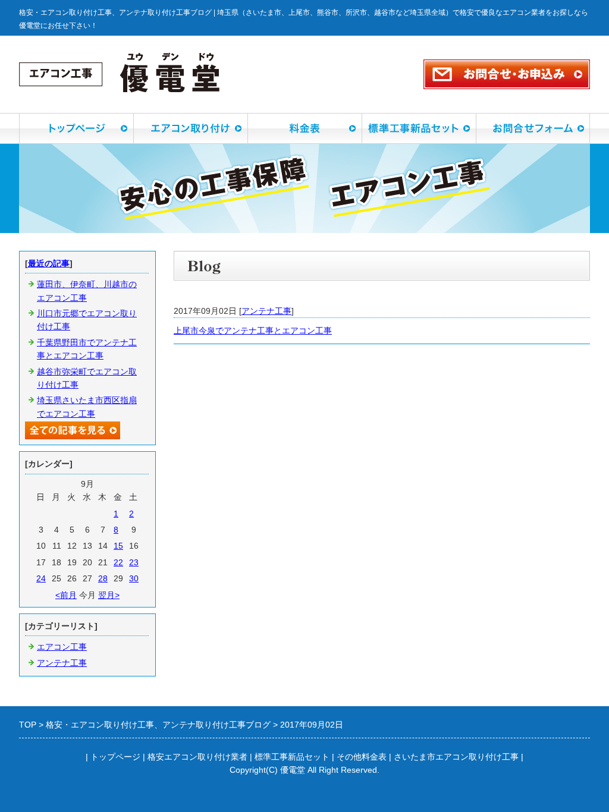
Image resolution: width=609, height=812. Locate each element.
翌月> (109, 595)
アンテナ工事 (266, 311)
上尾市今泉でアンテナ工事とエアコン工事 (253, 330)
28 (103, 578)
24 (41, 578)
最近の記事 (49, 263)
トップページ (115, 756)
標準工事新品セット (292, 756)
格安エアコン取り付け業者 (197, 756)
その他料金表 (362, 756)
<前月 (66, 595)
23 (134, 562)
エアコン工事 (62, 647)
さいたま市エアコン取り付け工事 (456, 756)
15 (118, 545)
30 (134, 578)
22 (118, 562)
